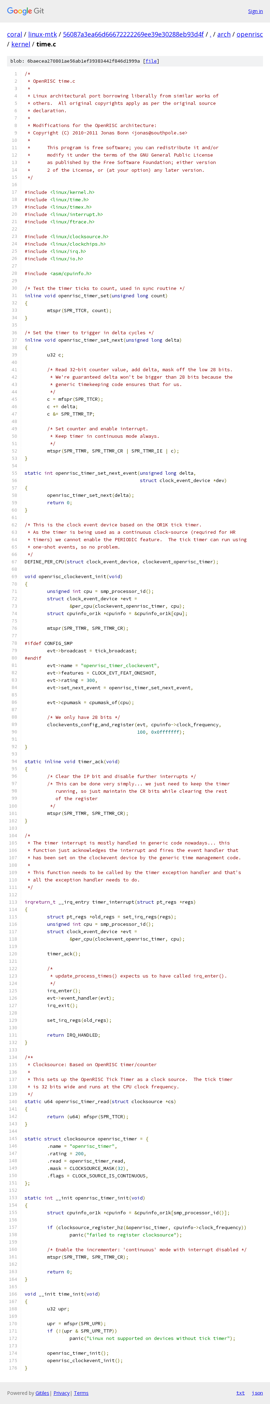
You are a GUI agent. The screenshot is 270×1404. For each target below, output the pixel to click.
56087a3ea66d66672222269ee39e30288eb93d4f (133, 34)
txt (240, 1393)
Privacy (61, 1393)
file (151, 61)
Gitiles (42, 1393)
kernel (20, 44)
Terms (81, 1393)
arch (224, 34)
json (257, 1393)
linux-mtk (42, 34)
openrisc (250, 34)
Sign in (255, 11)
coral (14, 34)
